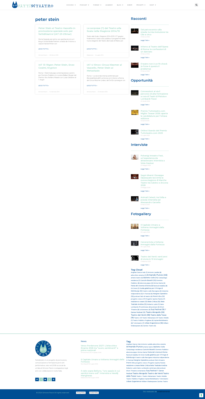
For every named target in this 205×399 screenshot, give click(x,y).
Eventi (129, 5)
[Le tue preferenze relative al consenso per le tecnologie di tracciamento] (201, 395)
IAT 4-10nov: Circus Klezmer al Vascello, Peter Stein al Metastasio (104, 67)
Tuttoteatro (138, 323)
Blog (119, 5)
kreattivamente (163, 392)
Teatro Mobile (161, 376)
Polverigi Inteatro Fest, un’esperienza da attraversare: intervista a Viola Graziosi (153, 159)
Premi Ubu (159, 296)
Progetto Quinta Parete (155, 299)
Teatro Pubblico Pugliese (143, 320)
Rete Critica (154, 302)
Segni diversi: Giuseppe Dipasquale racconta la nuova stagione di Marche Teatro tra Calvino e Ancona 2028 (154, 180)
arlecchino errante (138, 275)
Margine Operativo (141, 360)
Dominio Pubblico (161, 349)
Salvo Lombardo (143, 368)
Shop (152, 5)
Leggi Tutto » (43, 49)
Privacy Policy (81, 392)
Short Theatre (131, 371)
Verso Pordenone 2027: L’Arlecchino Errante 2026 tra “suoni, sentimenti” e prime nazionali (99, 348)
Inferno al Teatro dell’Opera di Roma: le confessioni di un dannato (154, 49)
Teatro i (138, 318)
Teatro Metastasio (150, 318)
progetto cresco (138, 299)
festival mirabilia (160, 286)
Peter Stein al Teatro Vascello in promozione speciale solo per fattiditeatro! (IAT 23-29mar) (56, 31)
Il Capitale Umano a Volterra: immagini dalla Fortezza (152, 227)
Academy (109, 5)
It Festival (148, 294)
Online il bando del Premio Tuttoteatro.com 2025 (154, 131)
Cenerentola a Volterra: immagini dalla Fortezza (152, 243)
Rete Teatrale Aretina (158, 365)
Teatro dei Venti (140, 315)
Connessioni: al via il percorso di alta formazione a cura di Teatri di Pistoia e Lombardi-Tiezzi (154, 95)
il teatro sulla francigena (152, 291)
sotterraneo (145, 309)
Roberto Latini (153, 304)
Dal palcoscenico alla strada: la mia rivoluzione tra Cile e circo (154, 32)
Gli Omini (135, 288)
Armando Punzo (156, 275)
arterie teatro (137, 278)
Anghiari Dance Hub (139, 272)
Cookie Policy (94, 392)
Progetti (139, 5)
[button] (196, 5)
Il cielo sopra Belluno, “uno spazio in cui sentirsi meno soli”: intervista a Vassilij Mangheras (100, 373)
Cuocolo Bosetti (148, 280)
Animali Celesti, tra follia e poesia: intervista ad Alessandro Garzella (153, 200)
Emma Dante (159, 283)
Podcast (83, 5)
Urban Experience (154, 323)
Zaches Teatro (149, 326)
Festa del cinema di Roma (142, 286)
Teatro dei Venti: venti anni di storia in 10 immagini (154, 257)
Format (96, 5)
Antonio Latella (154, 272)
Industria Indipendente (161, 357)
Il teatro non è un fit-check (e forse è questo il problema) (154, 66)
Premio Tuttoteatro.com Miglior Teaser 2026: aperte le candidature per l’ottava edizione (154, 115)
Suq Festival (158, 309)
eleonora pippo (146, 283)
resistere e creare (139, 302)
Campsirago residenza (134, 349)
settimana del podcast (150, 307)
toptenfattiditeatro (152, 379)
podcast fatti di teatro (143, 296)
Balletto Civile (150, 278)
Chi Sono (70, 5)
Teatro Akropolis (155, 312)
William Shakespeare (149, 381)
